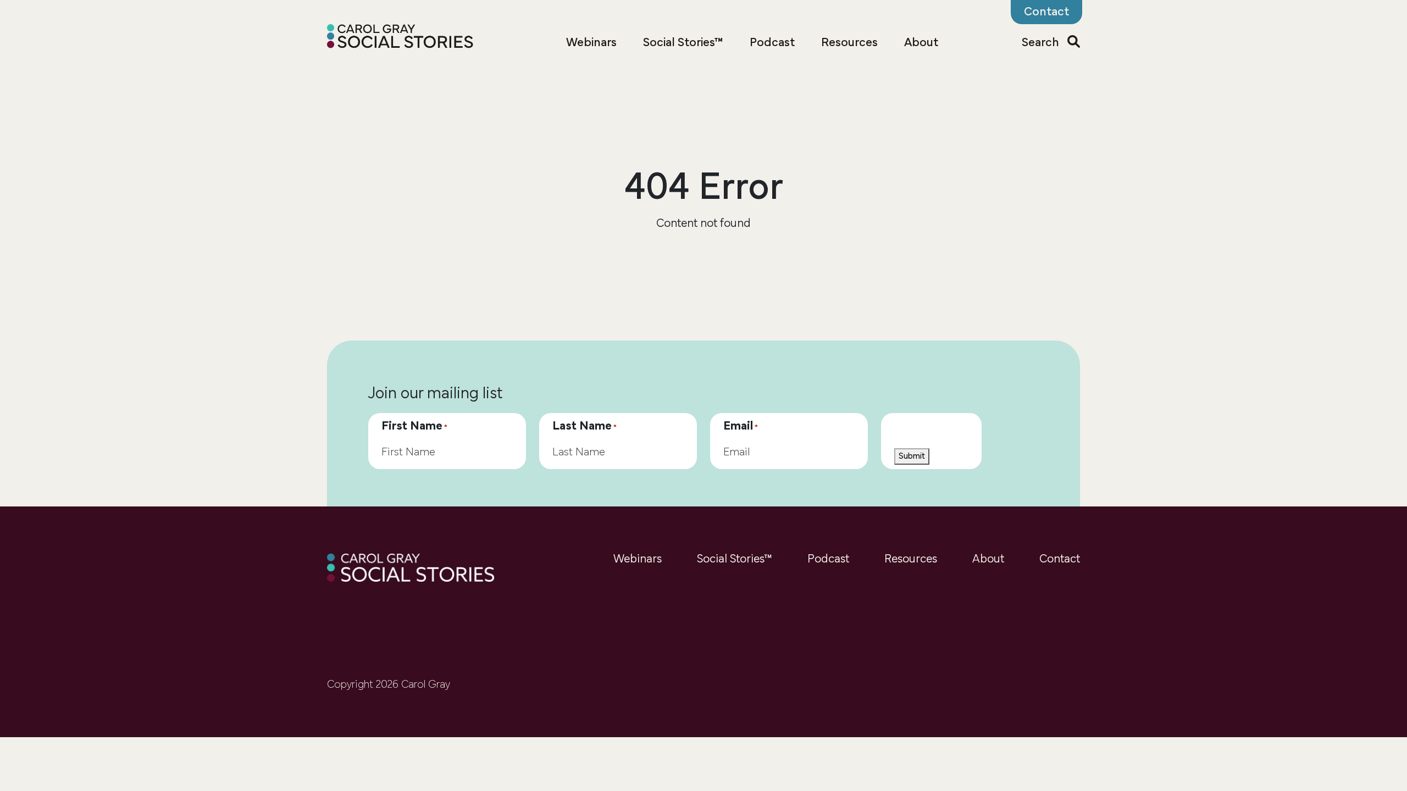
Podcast (772, 43)
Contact (1059, 559)
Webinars (591, 43)
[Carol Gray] (400, 37)
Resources (849, 43)
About (921, 43)
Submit (912, 456)
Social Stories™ (683, 43)
